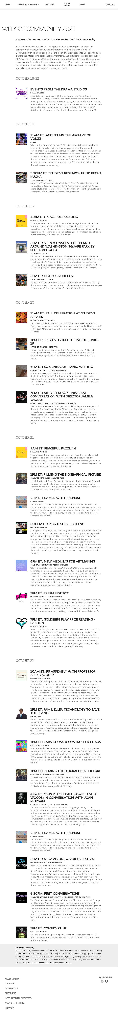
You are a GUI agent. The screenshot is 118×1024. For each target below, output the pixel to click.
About (8, 4)
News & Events (67, 4)
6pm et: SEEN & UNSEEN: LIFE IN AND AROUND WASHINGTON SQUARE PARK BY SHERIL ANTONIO (62, 246)
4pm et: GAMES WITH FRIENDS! (55, 498)
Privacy (9, 1008)
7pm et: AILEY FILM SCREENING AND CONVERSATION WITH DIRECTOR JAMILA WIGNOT (61, 396)
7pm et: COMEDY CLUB (48, 928)
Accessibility (12, 979)
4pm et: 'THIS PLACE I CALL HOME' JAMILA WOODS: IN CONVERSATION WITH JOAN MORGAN (63, 798)
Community (110, 4)
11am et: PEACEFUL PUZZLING (54, 217)
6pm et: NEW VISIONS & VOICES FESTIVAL (63, 859)
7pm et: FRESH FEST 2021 (50, 593)
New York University (25, 948)
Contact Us (11, 988)
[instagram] (106, 981)
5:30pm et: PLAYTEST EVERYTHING (57, 524)
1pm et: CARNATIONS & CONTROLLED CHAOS (65, 742)
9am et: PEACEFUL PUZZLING (53, 448)
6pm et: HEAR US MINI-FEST (52, 276)
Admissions (49, 4)
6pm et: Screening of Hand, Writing (61, 367)
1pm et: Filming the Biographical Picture (65, 474)
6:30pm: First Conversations (55, 893)
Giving (82, 4)
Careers (9, 984)
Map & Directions (15, 1003)
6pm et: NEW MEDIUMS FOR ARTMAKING (62, 561)
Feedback (10, 993)
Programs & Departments (28, 4)
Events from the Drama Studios (58, 89)
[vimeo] (102, 981)
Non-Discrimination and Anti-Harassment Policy (51, 962)
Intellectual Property (18, 998)
